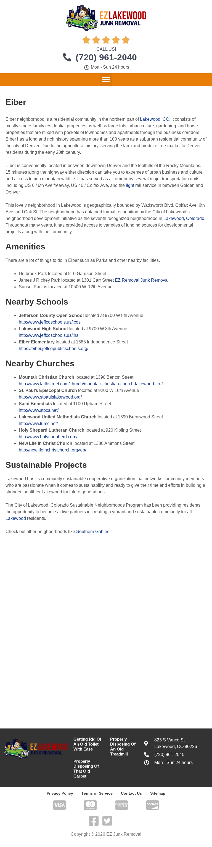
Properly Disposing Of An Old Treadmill (123, 746)
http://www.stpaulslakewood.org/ (50, 397)
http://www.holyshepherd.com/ (48, 436)
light (130, 185)
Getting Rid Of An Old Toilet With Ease (87, 744)
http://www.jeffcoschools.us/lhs (48, 335)
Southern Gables (92, 531)
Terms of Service (97, 793)
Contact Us (131, 793)
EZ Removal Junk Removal (142, 280)
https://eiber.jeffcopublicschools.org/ (53, 348)
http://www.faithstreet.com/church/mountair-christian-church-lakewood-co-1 (91, 383)
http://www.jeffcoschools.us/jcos (50, 322)
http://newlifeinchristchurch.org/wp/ (52, 450)
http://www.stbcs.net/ (39, 410)
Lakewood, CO (154, 119)
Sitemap (157, 793)
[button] (106, 79)
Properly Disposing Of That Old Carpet (86, 768)
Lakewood (16, 518)
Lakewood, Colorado (183, 218)
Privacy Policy (60, 793)
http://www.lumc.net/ (38, 423)
